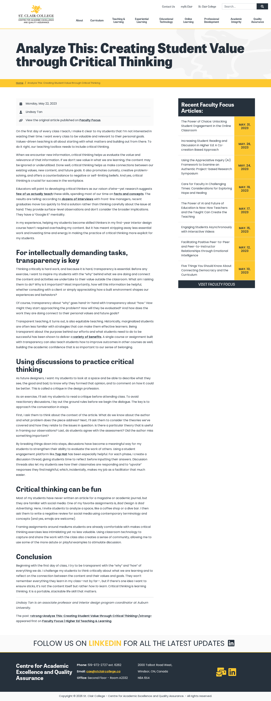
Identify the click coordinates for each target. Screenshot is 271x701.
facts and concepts (129, 194)
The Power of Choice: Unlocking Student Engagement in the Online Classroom (206, 126)
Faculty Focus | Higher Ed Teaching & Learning (76, 621)
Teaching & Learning (118, 20)
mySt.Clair (186, 6)
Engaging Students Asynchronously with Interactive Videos (206, 229)
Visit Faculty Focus (216, 284)
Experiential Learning (142, 20)
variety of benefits (87, 337)
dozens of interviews (77, 199)
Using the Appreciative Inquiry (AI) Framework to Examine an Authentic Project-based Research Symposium (206, 167)
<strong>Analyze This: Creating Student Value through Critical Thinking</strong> (91, 616)
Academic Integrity (236, 20)
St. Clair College (207, 6)
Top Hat (61, 454)
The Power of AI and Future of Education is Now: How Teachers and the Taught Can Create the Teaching (204, 210)
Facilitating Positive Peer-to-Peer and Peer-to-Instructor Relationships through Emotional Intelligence (205, 249)
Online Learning (188, 20)
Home (19, 83)
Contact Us (168, 6)
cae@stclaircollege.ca (103, 671)
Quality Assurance (257, 20)
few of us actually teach (34, 194)
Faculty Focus (89, 120)
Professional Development (211, 20)
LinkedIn (105, 644)
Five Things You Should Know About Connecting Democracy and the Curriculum (206, 270)
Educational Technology (166, 20)
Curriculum (97, 20)
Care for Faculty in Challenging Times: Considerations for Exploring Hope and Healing (206, 189)
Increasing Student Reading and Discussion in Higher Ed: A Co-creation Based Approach (204, 145)
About (79, 20)
